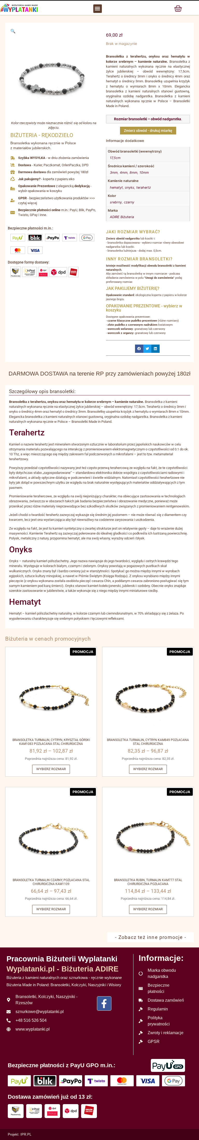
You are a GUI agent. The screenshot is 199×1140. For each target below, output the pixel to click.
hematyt (116, 187)
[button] (97, 8)
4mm (123, 172)
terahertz (143, 187)
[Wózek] (178, 8)
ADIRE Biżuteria (122, 217)
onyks (129, 187)
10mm (144, 172)
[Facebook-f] (104, 1003)
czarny (129, 202)
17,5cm (115, 158)
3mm (114, 172)
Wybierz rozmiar (51, 769)
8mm (133, 172)
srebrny (116, 202)
